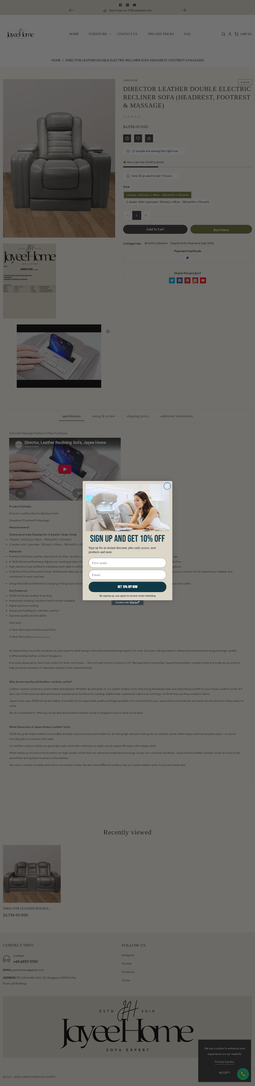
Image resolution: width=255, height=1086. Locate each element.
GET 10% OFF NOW (127, 587)
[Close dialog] (167, 486)
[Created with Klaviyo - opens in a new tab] (127, 602)
